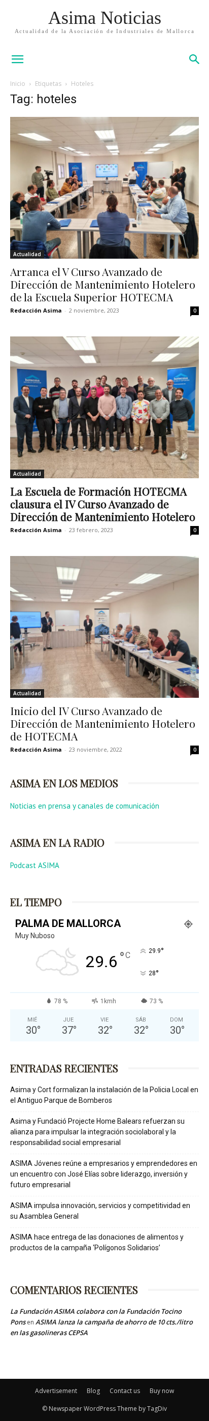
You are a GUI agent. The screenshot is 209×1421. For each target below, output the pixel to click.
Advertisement (56, 1390)
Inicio (17, 83)
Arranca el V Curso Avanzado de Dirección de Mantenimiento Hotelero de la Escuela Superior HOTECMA (102, 284)
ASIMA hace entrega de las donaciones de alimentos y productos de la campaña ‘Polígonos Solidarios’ (97, 1242)
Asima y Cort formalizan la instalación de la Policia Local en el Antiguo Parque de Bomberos (104, 1095)
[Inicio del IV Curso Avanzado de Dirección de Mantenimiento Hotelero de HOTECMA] (104, 627)
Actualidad (27, 254)
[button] (195, 59)
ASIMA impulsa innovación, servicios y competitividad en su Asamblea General (100, 1210)
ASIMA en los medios (64, 783)
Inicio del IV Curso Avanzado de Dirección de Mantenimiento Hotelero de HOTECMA (102, 723)
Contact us (125, 1390)
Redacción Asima (36, 310)
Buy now (162, 1390)
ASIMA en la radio (57, 842)
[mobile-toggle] (17, 59)
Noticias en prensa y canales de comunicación (84, 806)
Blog (93, 1390)
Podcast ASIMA (34, 865)
